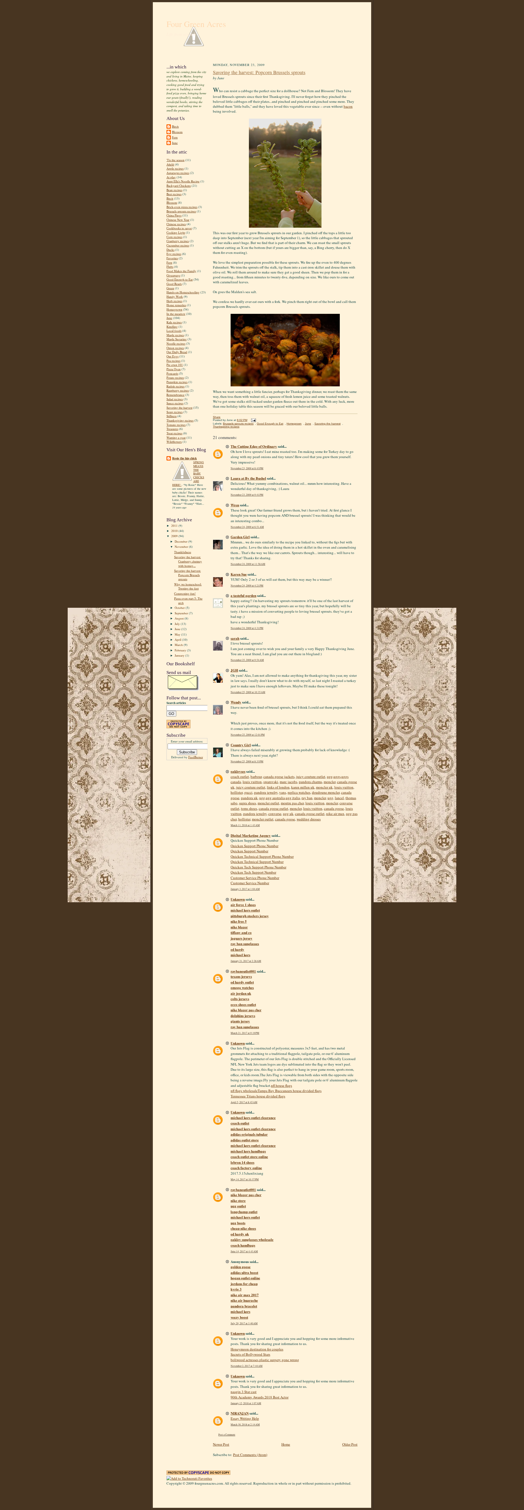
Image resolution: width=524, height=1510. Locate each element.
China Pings (173, 215)
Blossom (177, 132)
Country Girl (241, 744)
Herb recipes (174, 301)
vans (282, 792)
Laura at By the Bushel (248, 478)
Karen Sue (239, 574)
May (178, 634)
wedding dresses (309, 819)
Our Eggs (172, 356)
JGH (234, 670)
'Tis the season (175, 160)
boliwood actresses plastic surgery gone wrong (265, 1359)
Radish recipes (175, 386)
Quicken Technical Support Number (257, 861)
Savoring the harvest (179, 407)
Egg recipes (173, 254)
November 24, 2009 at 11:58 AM (248, 564)
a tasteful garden (243, 595)
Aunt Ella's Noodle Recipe (183, 181)
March (179, 645)
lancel (339, 797)
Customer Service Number (250, 882)
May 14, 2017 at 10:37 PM (245, 1179)
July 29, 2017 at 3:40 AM (244, 1323)
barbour (256, 776)
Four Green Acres (196, 23)
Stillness (171, 416)
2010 (174, 531)
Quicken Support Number (249, 851)
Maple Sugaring (176, 339)
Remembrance (175, 395)
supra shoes (247, 803)
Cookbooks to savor (179, 228)
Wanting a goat (176, 437)
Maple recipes (175, 335)
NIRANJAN (240, 1413)
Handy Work (174, 296)
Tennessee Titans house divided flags (258, 1096)
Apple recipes (175, 168)
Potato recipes (175, 377)
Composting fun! (185, 593)
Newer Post (221, 1444)
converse (274, 813)
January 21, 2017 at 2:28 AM (246, 961)
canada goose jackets (278, 776)
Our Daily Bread (176, 352)
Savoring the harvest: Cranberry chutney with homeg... (188, 561)
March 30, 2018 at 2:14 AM (245, 1424)
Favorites (172, 258)
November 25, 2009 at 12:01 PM (248, 734)
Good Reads (174, 284)
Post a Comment (226, 1434)
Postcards (172, 373)
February (181, 650)
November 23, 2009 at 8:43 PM (247, 468)
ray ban (307, 797)
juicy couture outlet (310, 776)
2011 (174, 526)
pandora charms (310, 781)
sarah (235, 638)
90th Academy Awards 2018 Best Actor (259, 1397)
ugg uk (288, 813)
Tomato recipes (176, 425)
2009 (174, 536)
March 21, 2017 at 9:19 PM (245, 1033)
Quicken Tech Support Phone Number (258, 867)
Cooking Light (175, 232)
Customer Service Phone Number (255, 877)
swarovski (270, 781)
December (181, 541)
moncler (329, 781)
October (180, 608)
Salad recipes (174, 399)
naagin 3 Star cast (244, 1391)
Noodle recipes (175, 343)
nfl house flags (281, 1085)
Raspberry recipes (177, 390)
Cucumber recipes (177, 245)
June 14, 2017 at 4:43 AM (244, 1251)
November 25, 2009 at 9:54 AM (247, 660)
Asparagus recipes (177, 173)
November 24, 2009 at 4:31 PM (247, 628)
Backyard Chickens (178, 186)
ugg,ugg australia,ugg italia (279, 797)
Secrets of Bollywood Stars (250, 1354)
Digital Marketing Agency (251, 835)
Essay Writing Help (245, 1418)
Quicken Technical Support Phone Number (262, 856)
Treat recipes (174, 433)
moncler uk (324, 787)
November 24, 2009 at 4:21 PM (247, 585)
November (182, 547)
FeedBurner (195, 757)
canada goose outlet (273, 808)
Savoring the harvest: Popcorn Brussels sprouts (187, 574)
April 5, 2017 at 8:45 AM (244, 1102)
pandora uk (249, 797)
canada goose (334, 808)
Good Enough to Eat (179, 279)
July (178, 624)
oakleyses (238, 771)
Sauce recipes (174, 403)
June (175, 143)
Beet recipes (173, 194)
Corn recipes (174, 237)
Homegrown (174, 309)
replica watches (299, 792)
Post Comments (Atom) (250, 1454)
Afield (170, 164)
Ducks (170, 250)
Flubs (169, 266)
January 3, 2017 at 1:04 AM (245, 889)
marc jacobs (288, 781)
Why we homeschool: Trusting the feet (188, 586)
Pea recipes (173, 361)
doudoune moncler (326, 792)
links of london (278, 787)
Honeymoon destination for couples (257, 1349)
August (179, 618)
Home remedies (176, 305)
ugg (330, 797)
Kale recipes (174, 322)
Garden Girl (240, 536)
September (182, 613)
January (180, 655)
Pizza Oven (173, 369)
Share (217, 417)
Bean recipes (174, 190)
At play (171, 177)
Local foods (173, 331)
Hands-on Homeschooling (183, 292)
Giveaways (173, 275)
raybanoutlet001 (243, 971)
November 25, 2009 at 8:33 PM (247, 761)
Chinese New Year (177, 220)
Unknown (238, 899)
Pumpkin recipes (176, 382)
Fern (175, 137)
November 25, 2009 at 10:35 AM (248, 692)
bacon (348, 106)
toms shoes (249, 808)
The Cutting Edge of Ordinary (254, 446)
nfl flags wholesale (244, 1090)
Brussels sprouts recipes (181, 211)
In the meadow (175, 314)
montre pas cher (292, 803)
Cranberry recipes (177, 241)
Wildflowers (174, 442)
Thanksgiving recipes (179, 420)
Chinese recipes (176, 224)
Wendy (236, 702)
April (178, 639)
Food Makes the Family (181, 271)
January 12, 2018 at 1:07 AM (246, 1403)
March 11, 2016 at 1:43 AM (245, 825)
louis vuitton (252, 781)
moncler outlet (268, 803)
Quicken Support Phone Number (254, 845)
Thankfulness (182, 552)
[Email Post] (253, 420)
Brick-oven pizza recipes (181, 207)
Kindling (172, 326)
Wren (235, 504)
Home (285, 1444)
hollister (237, 792)
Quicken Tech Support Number (253, 872)
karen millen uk (302, 787)
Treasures (172, 429)
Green (170, 288)
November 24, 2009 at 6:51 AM (247, 527)
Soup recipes (174, 412)
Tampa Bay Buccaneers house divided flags (289, 1090)
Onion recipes (175, 348)
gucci (248, 792)
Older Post (350, 1444)
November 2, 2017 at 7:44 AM (247, 1366)
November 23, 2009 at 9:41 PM (247, 495)
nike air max (335, 813)
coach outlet (240, 776)
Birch (175, 126)
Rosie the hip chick (184, 458)
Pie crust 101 (174, 365)
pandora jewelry (266, 792)
